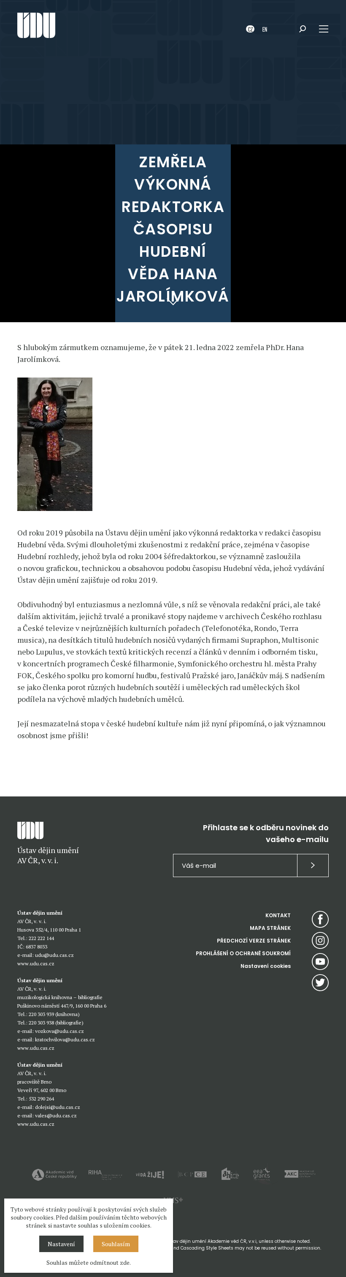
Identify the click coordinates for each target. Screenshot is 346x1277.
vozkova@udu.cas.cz (59, 1031)
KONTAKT (278, 915)
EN (264, 29)
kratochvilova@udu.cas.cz (65, 1039)
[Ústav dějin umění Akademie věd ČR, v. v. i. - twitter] (320, 982)
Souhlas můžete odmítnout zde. (88, 1262)
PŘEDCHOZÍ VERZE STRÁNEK (254, 940)
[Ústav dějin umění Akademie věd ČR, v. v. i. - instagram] (320, 940)
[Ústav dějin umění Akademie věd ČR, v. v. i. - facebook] (320, 919)
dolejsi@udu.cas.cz (57, 1107)
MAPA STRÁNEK (270, 928)
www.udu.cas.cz (35, 963)
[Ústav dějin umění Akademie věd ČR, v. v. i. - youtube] (320, 961)
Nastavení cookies (266, 966)
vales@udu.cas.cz (56, 1115)
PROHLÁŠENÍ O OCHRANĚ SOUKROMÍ (243, 953)
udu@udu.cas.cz (54, 955)
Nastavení (61, 1244)
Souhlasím (116, 1244)
